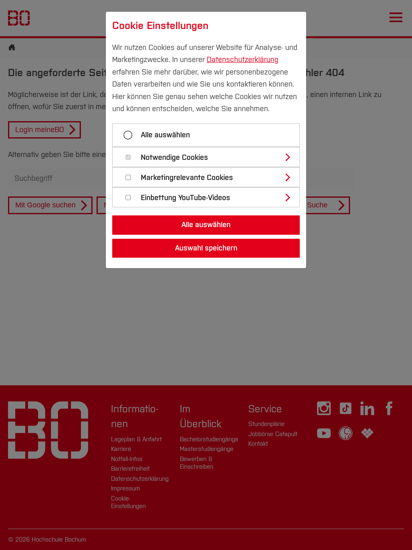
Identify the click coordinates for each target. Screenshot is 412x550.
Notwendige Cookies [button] (174, 157)
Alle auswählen (165, 134)
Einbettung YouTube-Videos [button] (185, 198)
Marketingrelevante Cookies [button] (187, 178)
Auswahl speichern (206, 248)
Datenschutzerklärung (242, 59)
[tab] (209, 157)
